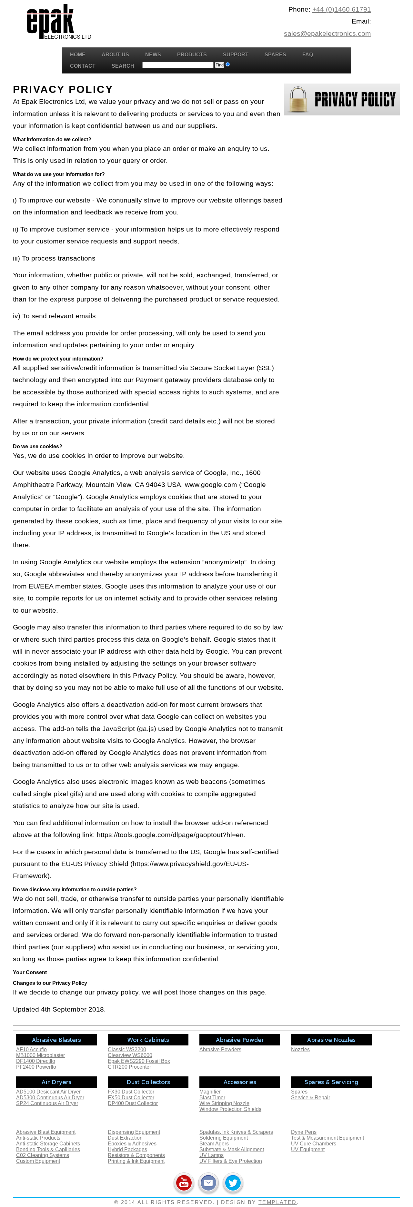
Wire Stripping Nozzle (224, 1103)
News (153, 54)
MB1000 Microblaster (40, 1055)
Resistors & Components (136, 1155)
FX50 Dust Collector (131, 1097)
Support (235, 54)
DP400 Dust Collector (133, 1103)
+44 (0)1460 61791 (341, 9)
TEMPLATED (277, 1202)
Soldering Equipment (223, 1138)
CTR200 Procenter (129, 1067)
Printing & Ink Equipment (136, 1161)
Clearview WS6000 (130, 1055)
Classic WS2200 (127, 1049)
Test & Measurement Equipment (327, 1138)
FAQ (307, 54)
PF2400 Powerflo (36, 1067)
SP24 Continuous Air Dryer (47, 1103)
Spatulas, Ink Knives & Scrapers (236, 1132)
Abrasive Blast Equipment (46, 1132)
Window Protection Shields (230, 1109)
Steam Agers (214, 1143)
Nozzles (300, 1049)
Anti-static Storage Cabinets (48, 1143)
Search (123, 66)
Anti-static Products (38, 1138)
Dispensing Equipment (134, 1132)
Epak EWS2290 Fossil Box (139, 1061)
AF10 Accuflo (31, 1049)
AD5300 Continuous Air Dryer (50, 1097)
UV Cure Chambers (313, 1143)
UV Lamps (211, 1155)
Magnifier (210, 1091)
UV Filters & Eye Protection (230, 1161)
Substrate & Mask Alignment (231, 1149)
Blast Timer (212, 1097)
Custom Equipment (38, 1161)
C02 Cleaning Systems (42, 1155)
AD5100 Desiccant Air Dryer (48, 1091)
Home (78, 54)
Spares (275, 54)
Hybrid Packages (127, 1149)
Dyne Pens (304, 1132)
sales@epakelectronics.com (327, 33)
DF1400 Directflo (35, 1061)
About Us (115, 54)
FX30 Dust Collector (131, 1091)
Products (192, 54)
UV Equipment (308, 1149)
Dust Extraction (125, 1138)
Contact (83, 66)
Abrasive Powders (220, 1049)
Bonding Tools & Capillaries (48, 1149)
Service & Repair (310, 1097)
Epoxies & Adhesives (132, 1143)
